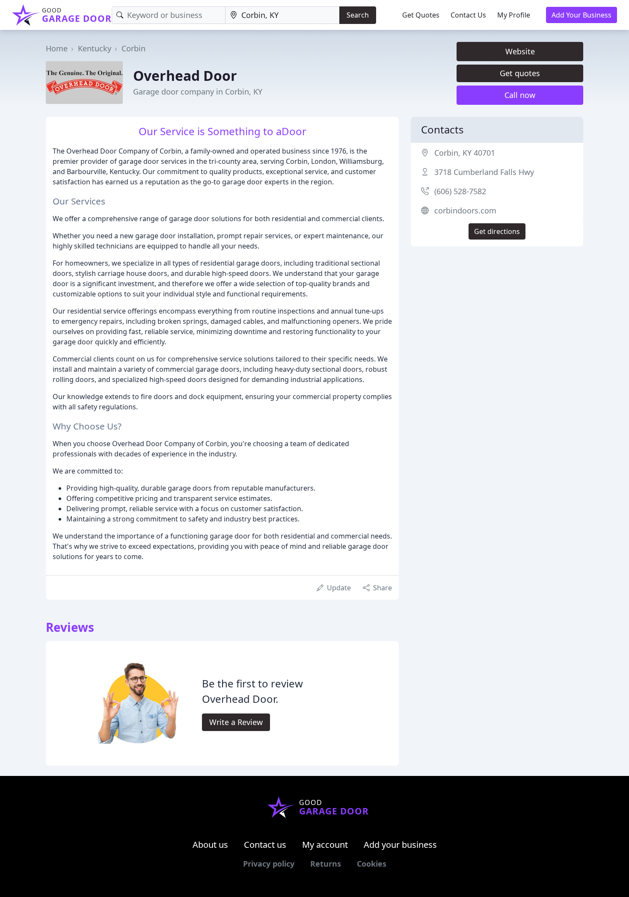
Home (57, 48)
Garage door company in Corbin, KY (197, 91)
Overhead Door (185, 75)
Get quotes (520, 73)
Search (358, 15)
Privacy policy (268, 864)
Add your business (400, 844)
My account (325, 844)
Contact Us (468, 15)
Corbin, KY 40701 (464, 153)
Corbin (133, 48)
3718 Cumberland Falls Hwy (484, 172)
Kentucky (94, 48)
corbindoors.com (465, 210)
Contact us (265, 844)
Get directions (497, 231)
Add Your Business (581, 15)
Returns (325, 864)
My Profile (513, 15)
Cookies (371, 864)
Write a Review (236, 722)
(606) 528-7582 (460, 191)
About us (210, 844)
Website (520, 51)
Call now (519, 95)
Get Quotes (420, 15)
